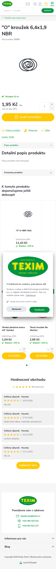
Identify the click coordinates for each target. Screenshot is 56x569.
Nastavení (16, 309)
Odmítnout (31, 295)
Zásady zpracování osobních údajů (23, 301)
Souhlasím (39, 309)
